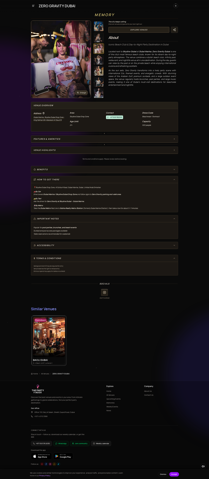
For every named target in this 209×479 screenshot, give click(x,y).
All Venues (45, 374)
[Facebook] (46, 464)
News (108, 410)
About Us (148, 391)
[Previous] (35, 59)
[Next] (86, 59)
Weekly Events (112, 406)
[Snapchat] (54, 464)
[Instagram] (50, 464)
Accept (174, 474)
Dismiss (163, 474)
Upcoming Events (113, 399)
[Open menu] (33, 5)
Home (108, 391)
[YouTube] (42, 464)
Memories (110, 403)
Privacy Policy (44, 475)
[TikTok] (58, 464)
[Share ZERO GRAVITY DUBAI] (174, 30)
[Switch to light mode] (175, 6)
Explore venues (138, 30)
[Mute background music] (203, 466)
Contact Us (148, 395)
